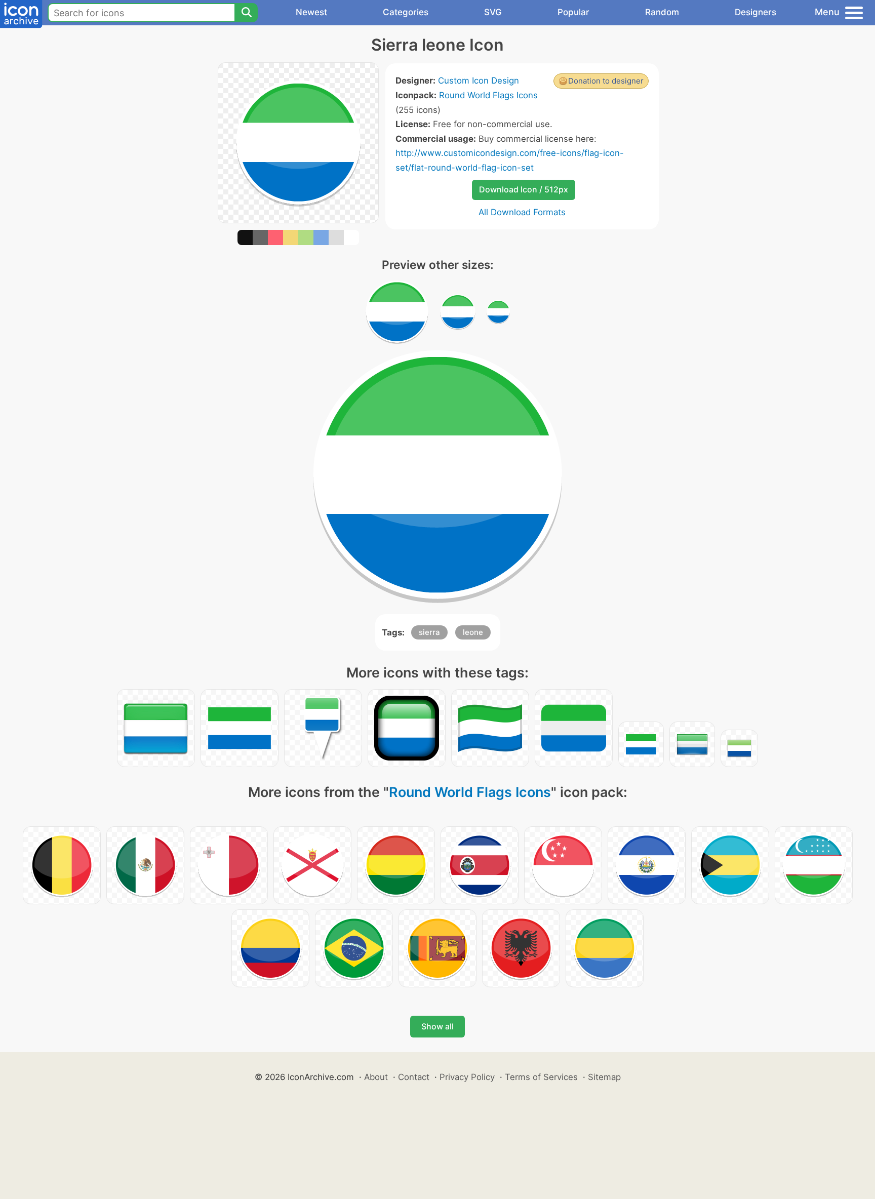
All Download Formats (522, 212)
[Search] (246, 12)
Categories (405, 12)
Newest (311, 12)
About (376, 1077)
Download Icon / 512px (523, 189)
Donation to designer (606, 81)
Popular (573, 12)
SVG (493, 12)
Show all (437, 1026)
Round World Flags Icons (488, 95)
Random (662, 12)
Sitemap (604, 1077)
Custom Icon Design (478, 80)
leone (473, 632)
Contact (413, 1077)
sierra (429, 632)
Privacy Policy (467, 1077)
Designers (755, 12)
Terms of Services (541, 1077)
